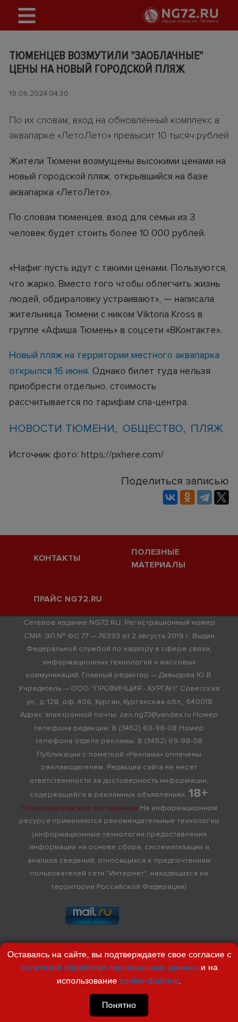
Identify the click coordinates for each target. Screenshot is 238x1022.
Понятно (119, 1005)
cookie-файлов (149, 980)
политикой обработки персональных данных (109, 967)
